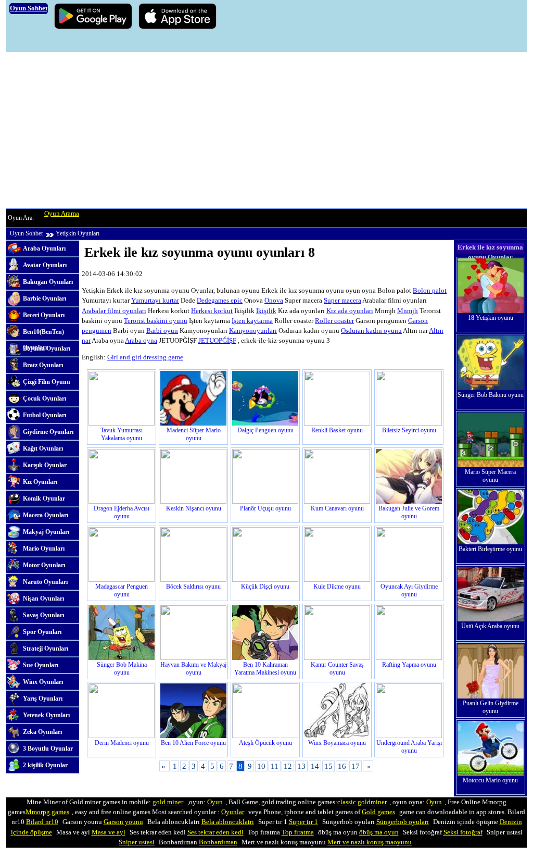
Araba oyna (141, 340)
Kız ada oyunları (349, 311)
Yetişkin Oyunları (77, 233)
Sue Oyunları (40, 665)
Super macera (342, 300)
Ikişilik (266, 311)
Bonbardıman (218, 842)
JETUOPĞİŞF (217, 340)
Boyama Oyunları (46, 348)
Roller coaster (334, 321)
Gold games (378, 812)
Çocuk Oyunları (44, 398)
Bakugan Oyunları (48, 282)
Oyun (215, 802)
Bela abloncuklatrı (227, 822)
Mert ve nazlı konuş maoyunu (369, 842)
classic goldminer (362, 802)
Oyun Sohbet (26, 233)
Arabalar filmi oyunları (114, 311)
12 (288, 766)
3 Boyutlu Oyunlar (48, 748)
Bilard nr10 (42, 822)
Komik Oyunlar (44, 498)
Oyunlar (232, 812)
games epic (227, 300)
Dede (204, 300)
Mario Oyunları (44, 548)
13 (301, 766)
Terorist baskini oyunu (155, 321)
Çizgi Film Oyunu (46, 382)
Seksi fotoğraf (463, 832)
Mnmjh (407, 311)
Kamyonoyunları (253, 330)
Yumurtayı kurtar (155, 300)
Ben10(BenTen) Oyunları (43, 334)
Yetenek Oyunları (46, 715)
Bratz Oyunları (43, 365)
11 (274, 766)
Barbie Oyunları (44, 298)
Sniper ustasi (137, 842)
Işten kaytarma (252, 321)
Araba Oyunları (44, 248)
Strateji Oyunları (45, 648)
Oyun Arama (61, 213)
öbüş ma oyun (379, 832)
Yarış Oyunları (42, 698)
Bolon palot (430, 290)
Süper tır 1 (303, 822)
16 (342, 766)
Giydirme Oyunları (48, 432)
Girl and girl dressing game (145, 357)
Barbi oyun (162, 330)
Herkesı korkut (212, 311)
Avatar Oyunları (45, 265)
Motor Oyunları (44, 565)
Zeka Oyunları (42, 732)
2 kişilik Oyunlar (45, 765)
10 (261, 766)
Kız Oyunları (40, 482)
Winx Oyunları (43, 682)
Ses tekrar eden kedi (215, 832)
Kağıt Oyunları (43, 448)
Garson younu (123, 822)
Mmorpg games (47, 812)
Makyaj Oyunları (46, 532)
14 (315, 766)
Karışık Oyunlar (45, 465)
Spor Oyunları (42, 632)
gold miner (168, 802)
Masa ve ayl (108, 832)
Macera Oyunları (45, 515)
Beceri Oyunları (44, 315)
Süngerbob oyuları (402, 822)
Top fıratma (298, 832)
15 (328, 766)
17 (355, 766)
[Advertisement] (266, 130)
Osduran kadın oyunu (371, 330)
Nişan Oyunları (43, 598)
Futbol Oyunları (44, 415)
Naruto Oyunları (45, 582)
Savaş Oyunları (43, 615)
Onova (273, 300)
